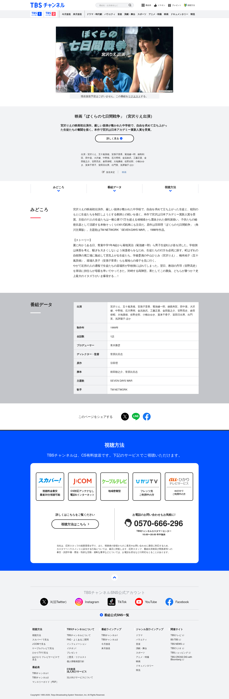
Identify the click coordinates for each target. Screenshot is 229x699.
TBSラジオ (176, 648)
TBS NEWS (176, 643)
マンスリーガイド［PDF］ (45, 681)
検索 (130, 5)
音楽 (120, 14)
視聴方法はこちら (73, 524)
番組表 (148, 5)
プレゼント (176, 5)
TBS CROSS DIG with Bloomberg (181, 658)
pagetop (114, 577)
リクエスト (134, 96)
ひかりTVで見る (40, 652)
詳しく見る (113, 138)
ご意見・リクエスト (76, 656)
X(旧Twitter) (58, 601)
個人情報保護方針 (75, 661)
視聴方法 (191, 5)
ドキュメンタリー (179, 14)
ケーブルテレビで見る (43, 648)
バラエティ (109, 14)
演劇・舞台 (129, 14)
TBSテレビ (176, 635)
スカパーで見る (40, 639)
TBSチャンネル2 (50, 14)
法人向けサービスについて (80, 677)
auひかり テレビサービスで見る (45, 658)
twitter (125, 416)
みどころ (58, 187)
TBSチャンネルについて (79, 635)
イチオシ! (71, 648)
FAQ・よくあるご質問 (78, 639)
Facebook (182, 601)
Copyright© (35, 694)
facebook (147, 416)
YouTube (151, 601)
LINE (136, 416)
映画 (166, 14)
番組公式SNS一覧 (116, 614)
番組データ (114, 187)
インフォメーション (76, 643)
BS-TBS (174, 639)
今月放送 (66, 14)
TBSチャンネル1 (36, 14)
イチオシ (161, 5)
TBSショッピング (179, 652)
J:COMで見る (39, 643)
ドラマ (139, 635)
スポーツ (142, 14)
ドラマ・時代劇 (94, 14)
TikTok (122, 601)
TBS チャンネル (47, 5)
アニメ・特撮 (155, 14)
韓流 (193, 14)
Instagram (92, 601)
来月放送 (77, 14)
